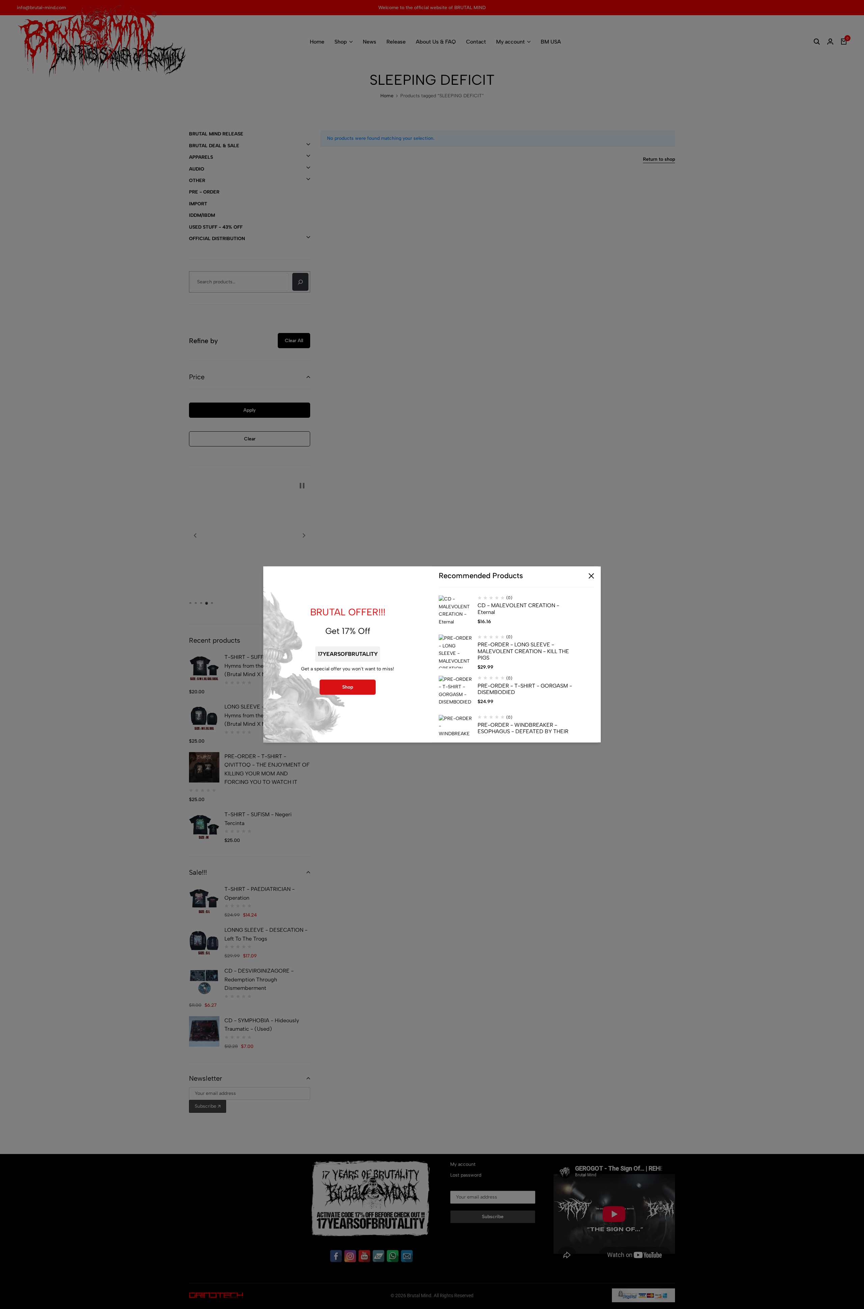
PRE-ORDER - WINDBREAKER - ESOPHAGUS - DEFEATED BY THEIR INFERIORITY (523, 731)
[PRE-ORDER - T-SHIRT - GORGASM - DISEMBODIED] (456, 693)
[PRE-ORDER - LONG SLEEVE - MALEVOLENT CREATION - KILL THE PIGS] (456, 652)
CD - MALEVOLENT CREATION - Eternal (518, 608)
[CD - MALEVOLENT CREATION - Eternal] (456, 613)
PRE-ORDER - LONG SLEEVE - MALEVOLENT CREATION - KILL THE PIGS (523, 651)
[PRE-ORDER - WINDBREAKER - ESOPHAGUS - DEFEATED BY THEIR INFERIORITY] (456, 732)
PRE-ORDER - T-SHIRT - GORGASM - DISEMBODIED (525, 689)
